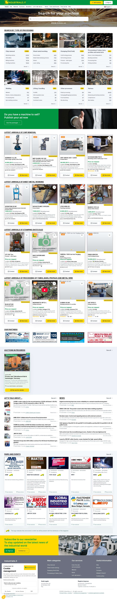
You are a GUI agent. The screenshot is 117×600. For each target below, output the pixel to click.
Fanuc (73, 412)
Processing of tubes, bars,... (55, 573)
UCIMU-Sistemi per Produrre (33, 412)
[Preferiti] (26, 138)
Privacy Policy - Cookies (66, 593)
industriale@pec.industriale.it (15, 595)
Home (6, 6)
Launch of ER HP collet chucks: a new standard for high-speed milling (81, 439)
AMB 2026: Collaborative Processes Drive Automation (30, 417)
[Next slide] (27, 144)
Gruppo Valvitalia (30, 446)
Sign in (109, 2)
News (46, 6)
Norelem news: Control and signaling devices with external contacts (80, 416)
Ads (11, 6)
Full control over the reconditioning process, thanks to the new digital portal (83, 432)
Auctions (22, 6)
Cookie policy (100, 576)
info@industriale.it (10, 593)
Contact (12, 175)
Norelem (74, 419)
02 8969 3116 (9, 596)
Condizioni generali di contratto (96, 593)
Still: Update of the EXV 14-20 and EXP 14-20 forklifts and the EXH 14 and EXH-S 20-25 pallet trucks (86, 424)
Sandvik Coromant (76, 435)
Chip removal (51, 565)
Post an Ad (64, 6)
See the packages (12, 123)
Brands (98, 567)
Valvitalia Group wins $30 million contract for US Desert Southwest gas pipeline (35, 441)
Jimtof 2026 (29, 437)
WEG (73, 405)
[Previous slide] (7, 144)
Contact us (21, 551)
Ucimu (27, 407)
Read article (20, 492)
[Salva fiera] (21, 459)
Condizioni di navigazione (80, 593)
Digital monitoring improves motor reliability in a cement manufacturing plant (83, 401)
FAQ (69, 6)
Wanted (15, 6)
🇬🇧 (107, 7)
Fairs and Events (54, 6)
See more (24, 175)
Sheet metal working (53, 567)
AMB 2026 (28, 421)
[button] (16, 153)
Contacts (98, 570)
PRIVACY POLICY (101, 573)
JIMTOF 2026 (18, 433)
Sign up (10, 551)
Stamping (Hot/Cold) (53, 570)
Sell (97, 2)
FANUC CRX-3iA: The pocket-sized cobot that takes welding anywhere (81, 408)
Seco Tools (74, 443)
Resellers (29, 6)
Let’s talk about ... (38, 6)
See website (9, 492)
